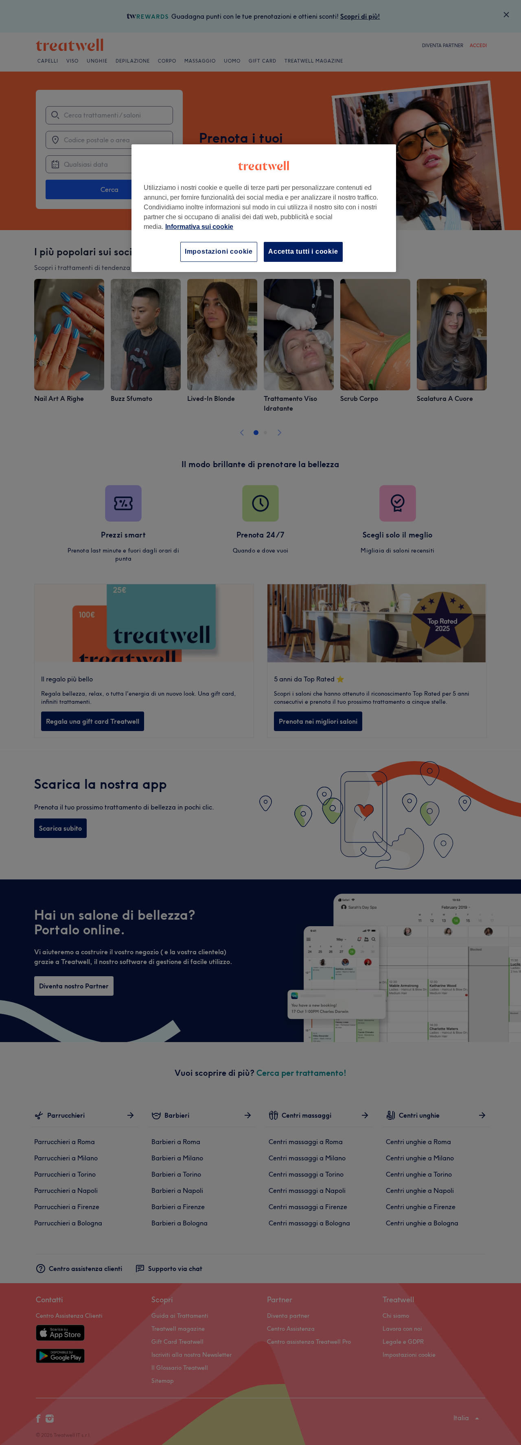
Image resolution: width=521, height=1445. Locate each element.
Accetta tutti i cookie (303, 251)
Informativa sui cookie (199, 226)
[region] (263, 208)
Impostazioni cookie (219, 251)
